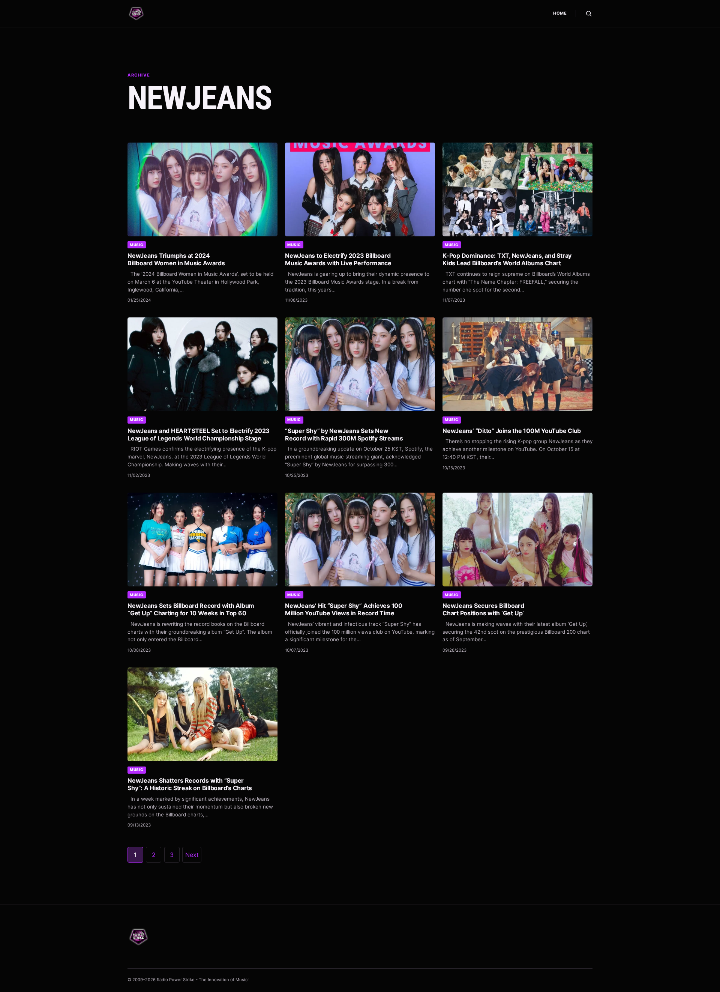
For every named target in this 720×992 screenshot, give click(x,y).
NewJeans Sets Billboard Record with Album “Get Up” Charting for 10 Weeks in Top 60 (191, 609)
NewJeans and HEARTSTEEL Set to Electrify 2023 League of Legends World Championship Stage (199, 434)
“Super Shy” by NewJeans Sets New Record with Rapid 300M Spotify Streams (344, 434)
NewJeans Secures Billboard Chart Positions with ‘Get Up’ (483, 609)
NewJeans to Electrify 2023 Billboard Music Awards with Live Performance (338, 259)
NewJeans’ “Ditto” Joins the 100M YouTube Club (511, 430)
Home (560, 13)
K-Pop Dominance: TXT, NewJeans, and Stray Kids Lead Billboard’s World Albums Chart (507, 259)
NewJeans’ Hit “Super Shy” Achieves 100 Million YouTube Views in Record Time (343, 609)
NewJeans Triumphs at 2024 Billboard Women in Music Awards (176, 259)
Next (192, 854)
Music (137, 244)
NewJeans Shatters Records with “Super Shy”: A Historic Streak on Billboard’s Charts (190, 784)
